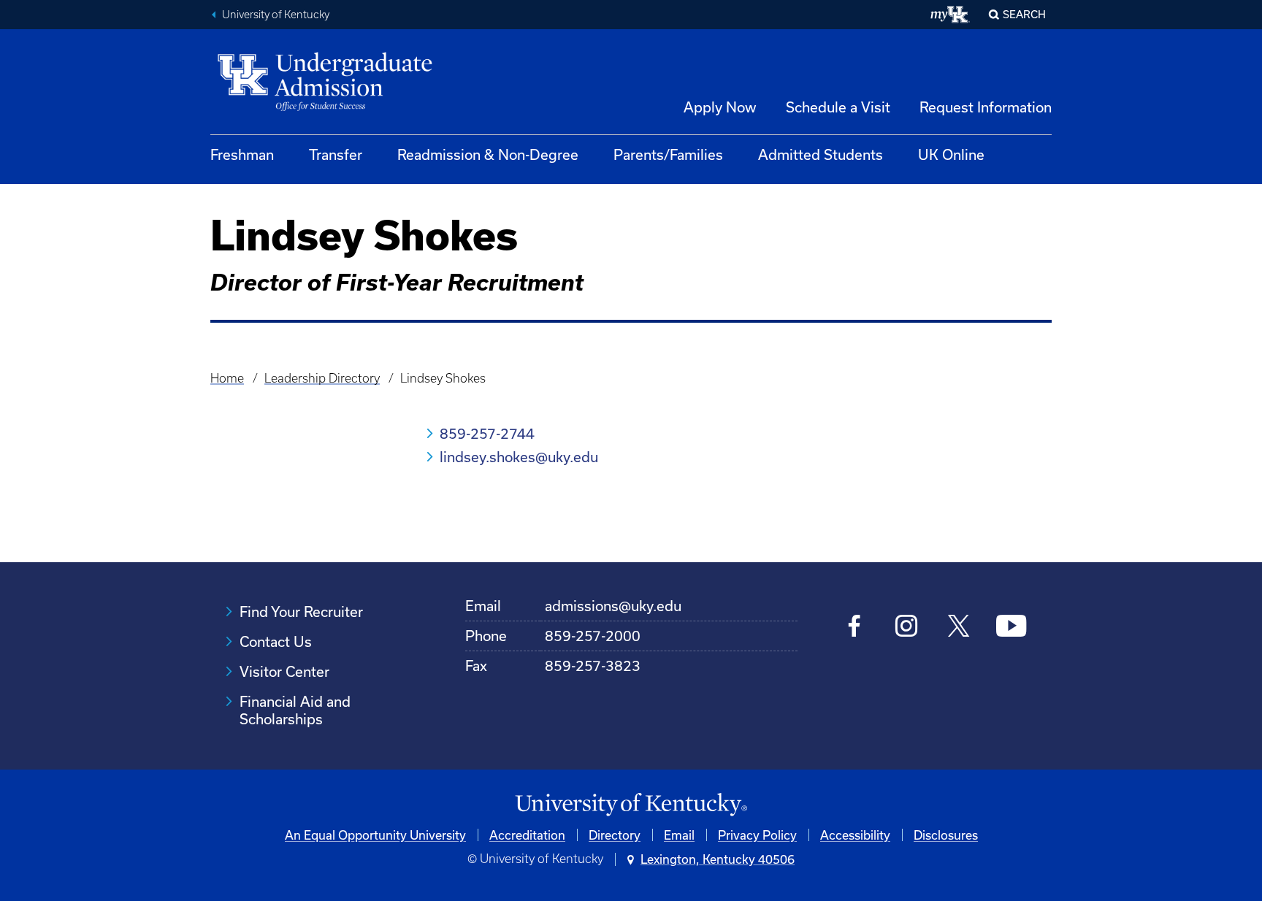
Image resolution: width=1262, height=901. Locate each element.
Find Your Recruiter (301, 611)
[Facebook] (854, 627)
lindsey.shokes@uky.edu (519, 456)
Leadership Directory (322, 378)
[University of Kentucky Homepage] (631, 805)
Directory (614, 835)
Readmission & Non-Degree (487, 154)
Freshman (242, 154)
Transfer (335, 154)
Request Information (985, 107)
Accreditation (527, 835)
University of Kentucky (275, 14)
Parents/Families (668, 154)
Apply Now (720, 107)
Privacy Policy (757, 835)
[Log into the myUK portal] (950, 14)
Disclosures (946, 835)
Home (227, 378)
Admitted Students (820, 154)
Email (679, 835)
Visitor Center (284, 671)
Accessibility (855, 835)
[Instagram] (906, 627)
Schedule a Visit (838, 107)
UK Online (951, 154)
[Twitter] (958, 627)
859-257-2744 (487, 433)
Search (1024, 14)
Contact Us (276, 641)
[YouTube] (1011, 627)
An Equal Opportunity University (375, 835)
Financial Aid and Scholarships (295, 710)
